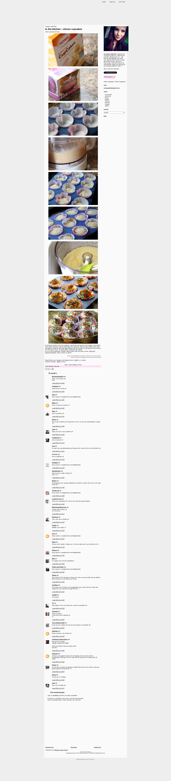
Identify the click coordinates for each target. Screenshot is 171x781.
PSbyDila (55, 462)
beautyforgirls (56, 471)
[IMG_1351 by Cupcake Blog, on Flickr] (73, 344)
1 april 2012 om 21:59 (58, 608)
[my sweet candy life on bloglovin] (109, 78)
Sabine (54, 575)
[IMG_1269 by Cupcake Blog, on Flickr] (73, 101)
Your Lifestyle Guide (58, 623)
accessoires (108, 94)
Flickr (80, 364)
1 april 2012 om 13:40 (58, 477)
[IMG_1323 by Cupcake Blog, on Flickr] (73, 240)
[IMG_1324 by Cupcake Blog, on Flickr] (73, 274)
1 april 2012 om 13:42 (58, 487)
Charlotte (55, 611)
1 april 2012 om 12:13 (58, 443)
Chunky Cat (55, 490)
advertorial (108, 96)
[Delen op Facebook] (53, 369)
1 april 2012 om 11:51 (58, 416)
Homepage (74, 747)
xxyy (53, 533)
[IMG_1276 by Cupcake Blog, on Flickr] (73, 170)
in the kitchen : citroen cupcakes (63, 29)
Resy (53, 411)
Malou (54, 403)
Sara (53, 394)
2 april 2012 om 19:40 (58, 650)
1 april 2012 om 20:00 (58, 572)
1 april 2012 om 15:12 (58, 514)
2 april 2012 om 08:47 (58, 628)
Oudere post (97, 747)
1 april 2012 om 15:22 (58, 530)
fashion (107, 99)
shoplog (107, 104)
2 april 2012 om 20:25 (58, 662)
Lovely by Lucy (56, 499)
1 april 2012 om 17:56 (58, 555)
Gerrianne (55, 517)
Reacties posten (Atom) (61, 750)
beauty (107, 98)
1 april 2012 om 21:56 (58, 600)
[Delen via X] (51, 369)
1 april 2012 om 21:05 (58, 582)
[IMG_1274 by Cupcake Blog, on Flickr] (73, 136)
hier (90, 357)
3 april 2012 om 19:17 (58, 688)
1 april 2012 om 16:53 (58, 539)
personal (56, 366)
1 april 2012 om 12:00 (58, 426)
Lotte (53, 429)
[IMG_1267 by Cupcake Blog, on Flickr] (73, 66)
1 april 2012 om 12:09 (58, 434)
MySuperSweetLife (57, 376)
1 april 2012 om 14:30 (58, 504)
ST (53, 603)
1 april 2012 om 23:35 (58, 619)
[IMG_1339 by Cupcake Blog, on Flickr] (73, 309)
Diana (54, 542)
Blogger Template (80, 759)
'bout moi (82, 751)
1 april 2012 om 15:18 (58, 522)
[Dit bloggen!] (48, 369)
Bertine (54, 481)
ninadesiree (55, 437)
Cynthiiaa (55, 585)
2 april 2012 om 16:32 (58, 636)
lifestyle (51, 366)
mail (89, 751)
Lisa (53, 446)
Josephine (55, 386)
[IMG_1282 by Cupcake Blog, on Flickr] (73, 205)
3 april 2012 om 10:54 (58, 680)
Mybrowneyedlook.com (59, 507)
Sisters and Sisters (58, 567)
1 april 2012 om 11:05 (58, 400)
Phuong (54, 550)
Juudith (54, 595)
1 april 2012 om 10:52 (58, 391)
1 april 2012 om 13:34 (58, 468)
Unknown (55, 631)
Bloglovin (75, 364)
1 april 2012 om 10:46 (58, 383)
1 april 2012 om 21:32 (58, 592)
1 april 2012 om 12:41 (58, 451)
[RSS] (46, 756)
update (107, 106)
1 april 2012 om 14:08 (58, 496)
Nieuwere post (49, 747)
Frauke (54, 525)
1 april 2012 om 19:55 (58, 564)
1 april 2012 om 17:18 (58, 547)
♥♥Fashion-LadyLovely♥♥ (60, 639)
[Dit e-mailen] (46, 369)
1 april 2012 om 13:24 (58, 459)
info (86, 751)
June (53, 683)
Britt (53, 558)
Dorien (54, 419)
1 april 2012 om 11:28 (58, 408)
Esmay (54, 665)
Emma (54, 675)
